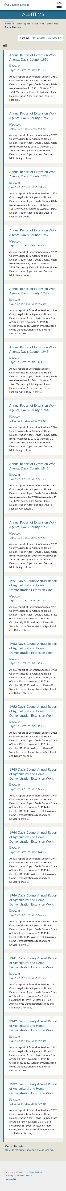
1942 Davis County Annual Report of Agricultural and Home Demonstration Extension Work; (33, 1026)
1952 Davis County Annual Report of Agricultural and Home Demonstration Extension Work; (33, 711)
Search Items (38, 24)
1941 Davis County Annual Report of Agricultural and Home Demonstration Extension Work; (33, 963)
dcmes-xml (24, 1150)
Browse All (9, 24)
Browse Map (52, 24)
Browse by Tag (23, 24)
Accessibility (12, 1179)
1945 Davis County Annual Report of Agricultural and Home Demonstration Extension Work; (33, 774)
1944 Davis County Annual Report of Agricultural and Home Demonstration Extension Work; (33, 837)
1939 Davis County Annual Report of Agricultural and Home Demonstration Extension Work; (33, 1089)
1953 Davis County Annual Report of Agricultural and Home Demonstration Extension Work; (33, 648)
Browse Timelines (12, 27)
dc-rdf (15, 1150)
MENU (59, 3)
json (33, 1150)
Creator (41, 38)
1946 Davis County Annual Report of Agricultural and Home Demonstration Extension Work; (33, 900)
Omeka (28, 1176)
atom (7, 1150)
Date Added (53, 38)
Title (32, 38)
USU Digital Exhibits (33, 1172)
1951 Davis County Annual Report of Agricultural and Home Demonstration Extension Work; (33, 585)
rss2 (52, 1150)
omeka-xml (43, 1150)
